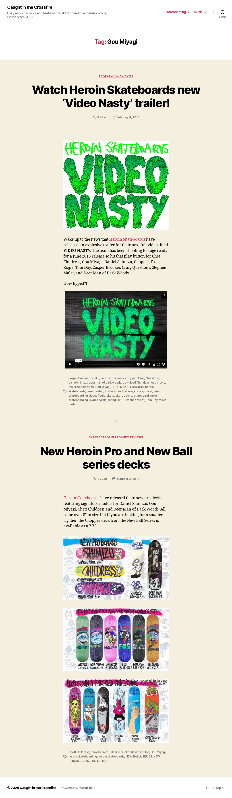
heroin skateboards (111, 756)
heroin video (95, 391)
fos (71, 387)
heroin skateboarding (83, 756)
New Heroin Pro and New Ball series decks (116, 457)
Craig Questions (148, 378)
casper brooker (79, 378)
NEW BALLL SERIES (139, 756)
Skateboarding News (116, 75)
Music (198, 12)
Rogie (101, 395)
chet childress (114, 378)
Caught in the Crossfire (29, 7)
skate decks (124, 395)
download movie (154, 382)
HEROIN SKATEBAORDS (128, 387)
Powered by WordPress (78, 788)
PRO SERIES (98, 761)
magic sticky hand (140, 391)
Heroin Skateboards (127, 239)
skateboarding (78, 400)
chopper (130, 378)
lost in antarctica (116, 391)
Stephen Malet (134, 400)
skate (110, 395)
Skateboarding (175, 12)
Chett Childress (79, 752)
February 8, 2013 (128, 117)
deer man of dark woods (105, 382)
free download (84, 387)
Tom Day (152, 400)
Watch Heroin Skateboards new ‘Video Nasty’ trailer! (116, 96)
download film (132, 382)
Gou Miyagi (102, 387)
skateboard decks (145, 395)
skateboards (97, 400)
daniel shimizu (78, 382)
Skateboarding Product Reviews (116, 437)
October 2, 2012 (128, 479)
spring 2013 (115, 400)
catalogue (97, 378)
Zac (104, 117)
